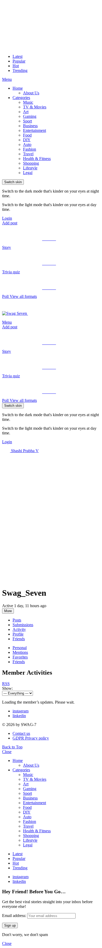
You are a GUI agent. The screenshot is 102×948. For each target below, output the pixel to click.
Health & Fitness (37, 158)
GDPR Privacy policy (31, 738)
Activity (19, 629)
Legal (27, 172)
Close (7, 751)
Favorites (20, 657)
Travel (28, 154)
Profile (18, 634)
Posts (17, 620)
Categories (21, 97)
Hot (16, 66)
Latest (17, 56)
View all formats (23, 296)
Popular (19, 61)
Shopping (31, 163)
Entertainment (34, 130)
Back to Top (12, 747)
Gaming (29, 116)
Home (18, 88)
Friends (19, 639)
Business (30, 126)
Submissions (23, 625)
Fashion (29, 149)
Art (26, 111)
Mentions (20, 652)
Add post (9, 223)
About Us (31, 93)
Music (28, 102)
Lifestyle (30, 168)
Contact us (21, 733)
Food (27, 135)
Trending (20, 70)
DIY (27, 140)
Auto (27, 144)
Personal (20, 647)
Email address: (14, 915)
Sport (27, 121)
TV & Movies (34, 107)
